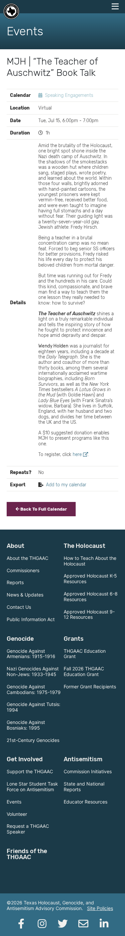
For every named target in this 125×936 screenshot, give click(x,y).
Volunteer (17, 814)
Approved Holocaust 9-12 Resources (89, 614)
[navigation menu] (115, 6)
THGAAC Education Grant (85, 653)
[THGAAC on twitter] (62, 923)
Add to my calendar (66, 484)
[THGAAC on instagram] (42, 923)
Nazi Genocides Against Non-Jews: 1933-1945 (33, 671)
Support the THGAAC (30, 771)
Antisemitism (83, 759)
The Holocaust (84, 546)
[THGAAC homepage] (11, 11)
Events (14, 802)
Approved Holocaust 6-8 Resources (91, 596)
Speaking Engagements (69, 95)
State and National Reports (84, 786)
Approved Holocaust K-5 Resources (90, 578)
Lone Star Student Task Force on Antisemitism (32, 786)
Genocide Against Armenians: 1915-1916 (31, 653)
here (77, 454)
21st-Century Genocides (33, 740)
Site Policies (100, 908)
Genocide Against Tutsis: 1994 (33, 707)
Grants (74, 638)
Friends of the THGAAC (27, 854)
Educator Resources (85, 802)
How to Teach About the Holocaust (90, 561)
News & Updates (25, 594)
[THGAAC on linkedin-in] (104, 923)
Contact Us (19, 607)
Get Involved (25, 759)
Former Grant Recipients (90, 686)
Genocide (20, 638)
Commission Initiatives (88, 771)
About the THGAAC (27, 558)
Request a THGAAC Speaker (28, 828)
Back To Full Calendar (43, 509)
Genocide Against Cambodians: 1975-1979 (34, 689)
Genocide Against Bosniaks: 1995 (26, 725)
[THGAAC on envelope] (83, 923)
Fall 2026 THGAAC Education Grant (84, 671)
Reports (15, 582)
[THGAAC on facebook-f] (21, 923)
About (15, 546)
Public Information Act (31, 619)
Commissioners (23, 570)
